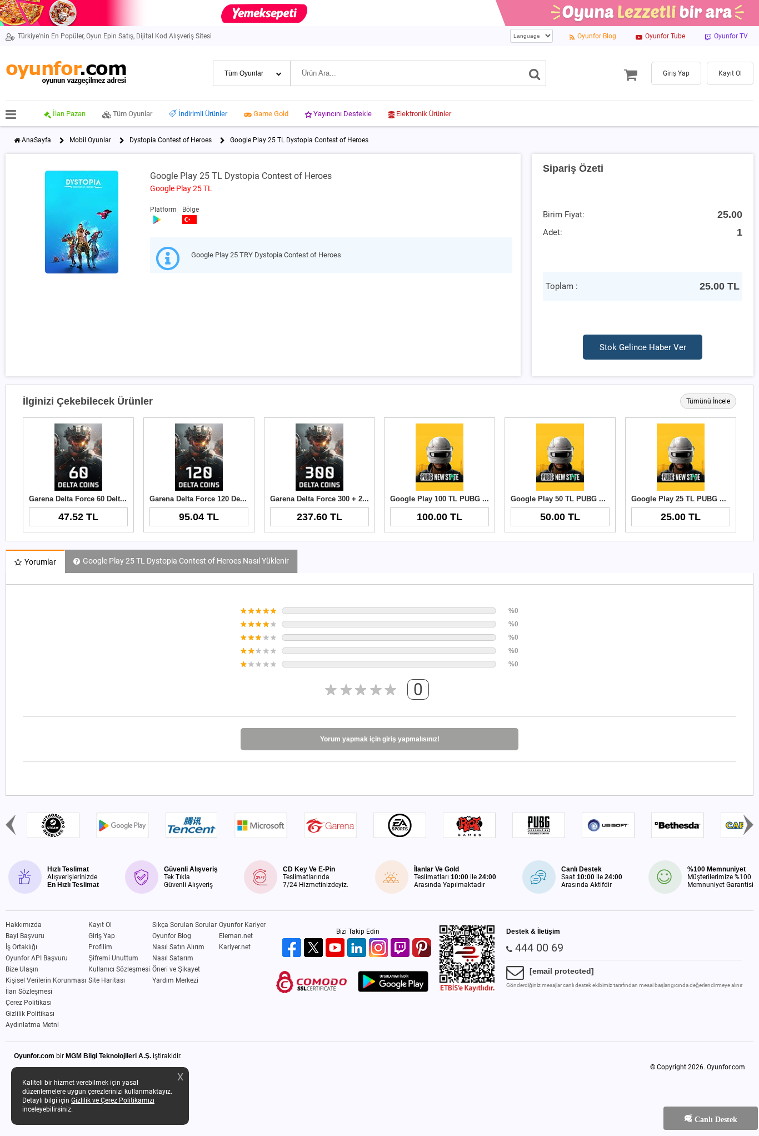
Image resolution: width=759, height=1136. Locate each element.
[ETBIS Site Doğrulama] (467, 990)
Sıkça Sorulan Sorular (184, 925)
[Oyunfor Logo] (66, 73)
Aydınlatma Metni (32, 1025)
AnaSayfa (36, 140)
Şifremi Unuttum (113, 958)
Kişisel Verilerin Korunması (46, 980)
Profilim (100, 947)
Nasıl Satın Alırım (178, 947)
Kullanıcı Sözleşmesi (119, 969)
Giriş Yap (101, 936)
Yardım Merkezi (175, 980)
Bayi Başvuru (25, 936)
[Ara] (534, 73)
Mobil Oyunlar (90, 140)
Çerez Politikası (29, 1003)
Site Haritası (106, 980)
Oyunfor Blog (171, 936)
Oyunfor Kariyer (242, 925)
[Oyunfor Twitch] (401, 948)
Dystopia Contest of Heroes (170, 140)
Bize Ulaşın (22, 969)
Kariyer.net (235, 947)
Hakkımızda (24, 925)
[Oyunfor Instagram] (380, 948)
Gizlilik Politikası (30, 1014)
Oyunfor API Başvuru (37, 958)
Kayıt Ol (100, 925)
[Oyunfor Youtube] (336, 948)
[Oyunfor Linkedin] (358, 948)
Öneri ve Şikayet (176, 969)
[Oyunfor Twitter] (315, 948)
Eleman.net (236, 936)
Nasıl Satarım (172, 958)
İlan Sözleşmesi (29, 991)
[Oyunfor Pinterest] (423, 948)
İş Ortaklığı (21, 947)
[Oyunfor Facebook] (293, 948)
